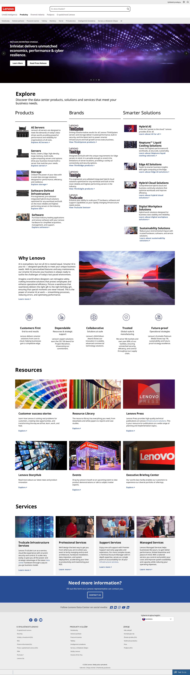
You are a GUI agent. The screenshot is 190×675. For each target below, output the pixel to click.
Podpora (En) (128, 648)
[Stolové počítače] (25, 21)
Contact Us (95, 595)
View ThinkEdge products (81, 165)
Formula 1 (20, 655)
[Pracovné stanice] (40, 21)
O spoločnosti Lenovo (24, 630)
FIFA (18, 651)
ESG (18, 641)
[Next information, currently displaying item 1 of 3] (186, 53)
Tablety (72, 641)
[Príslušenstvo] (76, 21)
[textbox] (158, 619)
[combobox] (88, 9)
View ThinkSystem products (82, 142)
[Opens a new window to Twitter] (115, 607)
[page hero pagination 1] (93, 80)
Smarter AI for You (76, 655)
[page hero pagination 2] (96, 80)
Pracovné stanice (76, 637)
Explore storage (39, 184)
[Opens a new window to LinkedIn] (127, 607)
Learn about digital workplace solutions (153, 218)
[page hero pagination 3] (99, 80)
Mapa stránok (91, 668)
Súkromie (83, 668)
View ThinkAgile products (81, 189)
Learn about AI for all (149, 134)
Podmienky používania (103, 668)
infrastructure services (108, 562)
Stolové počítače (75, 634)
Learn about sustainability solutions (152, 239)
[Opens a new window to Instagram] (119, 607)
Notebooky (74, 630)
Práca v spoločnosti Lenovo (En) (27, 648)
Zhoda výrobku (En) (130, 637)
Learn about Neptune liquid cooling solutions (152, 154)
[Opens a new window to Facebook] (111, 607)
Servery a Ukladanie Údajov (79, 648)
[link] (188, 2)
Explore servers (38, 165)
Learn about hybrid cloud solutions (151, 196)
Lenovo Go (20, 658)
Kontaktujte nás (129, 634)
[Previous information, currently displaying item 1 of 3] (4, 53)
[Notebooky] (10, 21)
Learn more (24, 299)
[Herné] (64, 21)
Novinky (20, 634)
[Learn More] (95, 53)
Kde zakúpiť (128, 630)
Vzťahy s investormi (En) (25, 637)
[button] (184, 2)
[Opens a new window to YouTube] (124, 607)
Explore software (40, 227)
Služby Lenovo (75, 651)
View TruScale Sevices (79, 207)
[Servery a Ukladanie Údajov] (119, 21)
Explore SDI (37, 208)
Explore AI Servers (40, 142)
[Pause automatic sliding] (91, 80)
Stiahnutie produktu (130, 641)
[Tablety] (47, 21)
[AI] (123, 21)
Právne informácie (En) (24, 644)
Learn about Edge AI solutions (153, 172)
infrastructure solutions (156, 421)
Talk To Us (182, 672)
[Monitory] (57, 21)
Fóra (125, 644)
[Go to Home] (8, 9)
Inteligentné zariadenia (78, 644)
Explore (22, 431)
